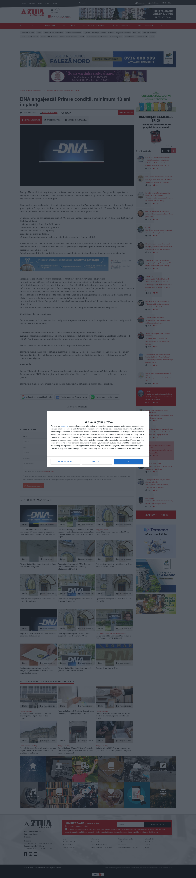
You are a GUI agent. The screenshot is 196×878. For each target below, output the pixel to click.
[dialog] (98, 439)
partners (64, 426)
